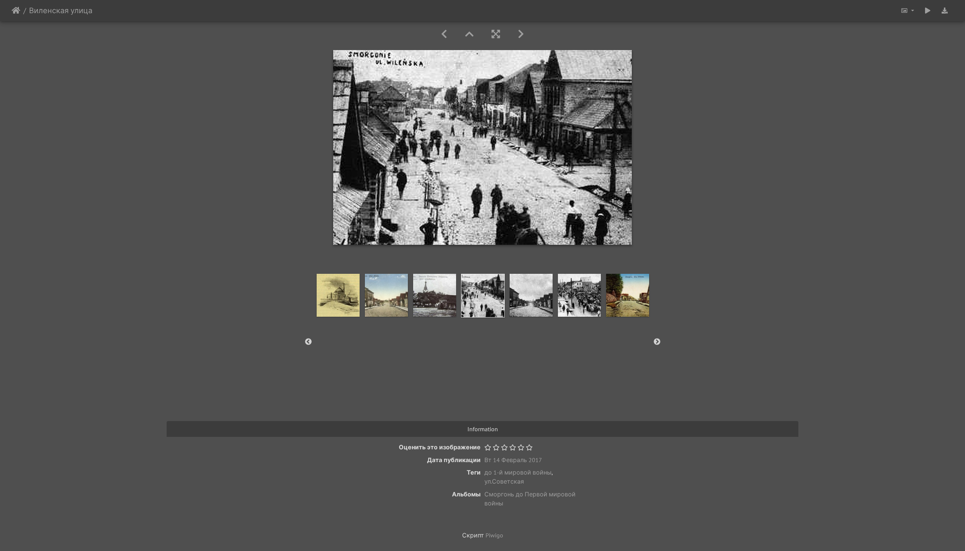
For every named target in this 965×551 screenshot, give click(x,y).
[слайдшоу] (927, 10)
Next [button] (657, 342)
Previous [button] (308, 342)
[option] (338, 295)
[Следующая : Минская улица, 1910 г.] (521, 34)
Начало (16, 10)
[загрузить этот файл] (944, 10)
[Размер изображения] (907, 10)
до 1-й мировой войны (517, 472)
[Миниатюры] (469, 34)
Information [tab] (482, 429)
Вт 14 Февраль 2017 (513, 460)
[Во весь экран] (495, 34)
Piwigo (494, 535)
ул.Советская (504, 481)
